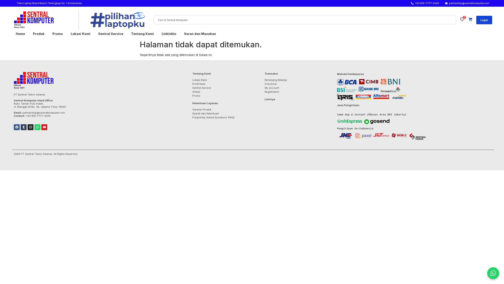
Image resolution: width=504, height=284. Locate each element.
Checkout (271, 83)
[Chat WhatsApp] (493, 273)
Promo (57, 34)
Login (484, 20)
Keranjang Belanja (276, 79)
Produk (38, 34)
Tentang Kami (142, 34)
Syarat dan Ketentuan (205, 113)
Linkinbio (169, 34)
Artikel (196, 91)
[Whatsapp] (37, 127)
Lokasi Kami (80, 34)
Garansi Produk (201, 109)
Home (20, 34)
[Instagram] (30, 127)
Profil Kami (198, 83)
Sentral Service (110, 34)
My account (272, 87)
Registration (272, 91)
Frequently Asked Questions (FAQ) (213, 117)
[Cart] (470, 19)
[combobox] (305, 20)
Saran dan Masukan (200, 34)
